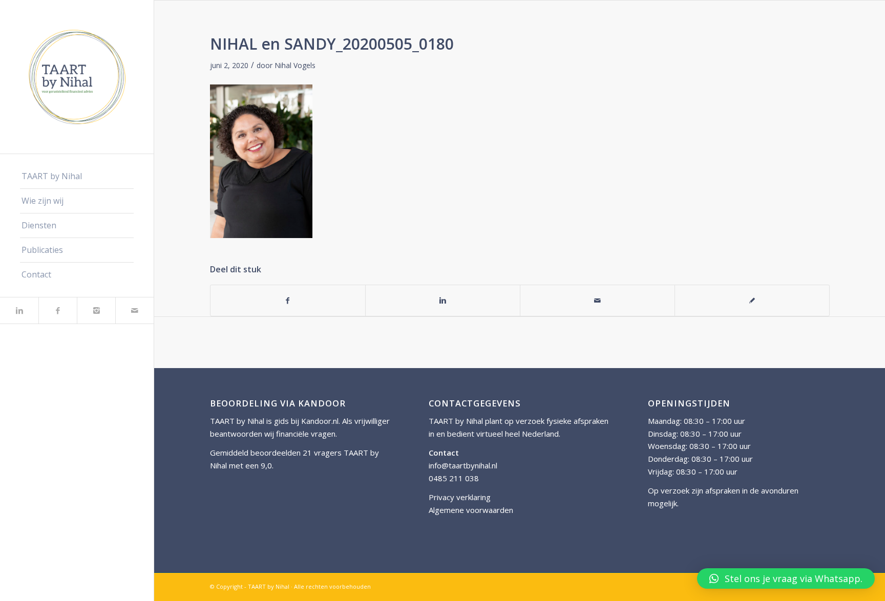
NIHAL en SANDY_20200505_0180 (332, 43)
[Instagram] (96, 310)
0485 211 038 (454, 478)
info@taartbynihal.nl (463, 465)
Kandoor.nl (320, 421)
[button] (786, 578)
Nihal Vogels (295, 65)
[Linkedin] (19, 310)
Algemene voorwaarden (471, 510)
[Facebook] (57, 310)
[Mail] (134, 310)
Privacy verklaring (460, 497)
